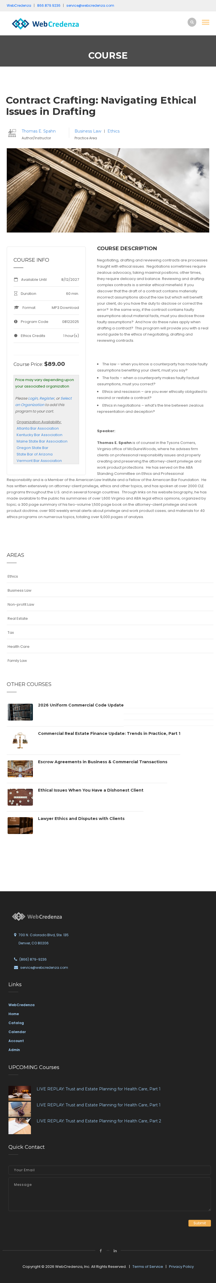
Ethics (113, 131)
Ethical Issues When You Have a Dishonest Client (90, 790)
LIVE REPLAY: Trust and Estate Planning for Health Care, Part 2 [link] (99, 1121)
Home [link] (13, 1013)
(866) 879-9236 (33, 959)
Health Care (19, 646)
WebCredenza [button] (19, 5)
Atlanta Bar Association (38, 428)
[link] (45, 23)
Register (46, 398)
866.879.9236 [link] (48, 5)
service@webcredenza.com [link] (90, 5)
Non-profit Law (21, 604)
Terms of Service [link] (147, 1266)
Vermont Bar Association (39, 460)
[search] (192, 22)
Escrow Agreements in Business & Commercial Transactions (102, 761)
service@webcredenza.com (44, 967)
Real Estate (18, 618)
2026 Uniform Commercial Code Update (81, 705)
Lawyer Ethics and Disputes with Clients (81, 818)
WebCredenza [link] (21, 1004)
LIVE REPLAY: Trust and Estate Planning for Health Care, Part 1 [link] (99, 1088)
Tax (11, 632)
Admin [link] (14, 1049)
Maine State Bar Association (42, 441)
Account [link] (16, 1040)
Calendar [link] (17, 1031)
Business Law (88, 131)
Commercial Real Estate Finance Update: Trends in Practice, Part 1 (109, 733)
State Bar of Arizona (35, 454)
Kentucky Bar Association (39, 434)
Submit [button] (200, 1223)
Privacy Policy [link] (181, 1266)
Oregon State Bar (32, 447)
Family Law (17, 660)
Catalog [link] (16, 1022)
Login (33, 398)
